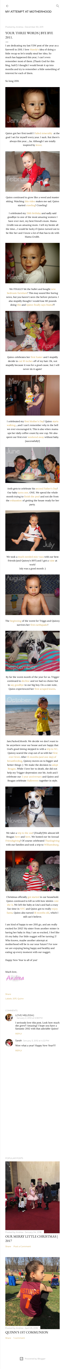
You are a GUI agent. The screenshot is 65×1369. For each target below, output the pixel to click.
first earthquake (39, 624)
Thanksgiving (52, 840)
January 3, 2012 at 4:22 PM (36, 1040)
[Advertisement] (32, 1128)
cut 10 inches (26, 361)
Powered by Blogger (35, 1358)
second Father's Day (46, 488)
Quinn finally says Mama (39, 304)
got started (33, 897)
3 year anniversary (32, 776)
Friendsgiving (13, 840)
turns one (23, 492)
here (17, 836)
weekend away (36, 437)
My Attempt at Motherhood (28, 11)
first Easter (37, 357)
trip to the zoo (25, 832)
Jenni (39, 145)
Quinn (21, 998)
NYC (22, 908)
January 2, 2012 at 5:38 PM (29, 1018)
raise (51, 560)
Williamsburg (51, 844)
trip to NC (52, 748)
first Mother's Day (34, 421)
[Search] (58, 5)
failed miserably (44, 133)
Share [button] (8, 994)
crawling (30, 205)
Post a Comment (22, 1246)
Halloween (33, 780)
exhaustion (16, 500)
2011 (14, 998)
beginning (15, 620)
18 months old (41, 912)
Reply (18, 1033)
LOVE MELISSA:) (24, 1015)
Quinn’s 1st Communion (26, 1332)
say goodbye (17, 684)
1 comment (19, 1338)
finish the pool (32, 496)
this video (30, 201)
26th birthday (33, 213)
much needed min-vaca (31, 556)
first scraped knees (45, 688)
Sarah (18, 1040)
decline (26, 680)
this (19, 304)
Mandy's (34, 49)
